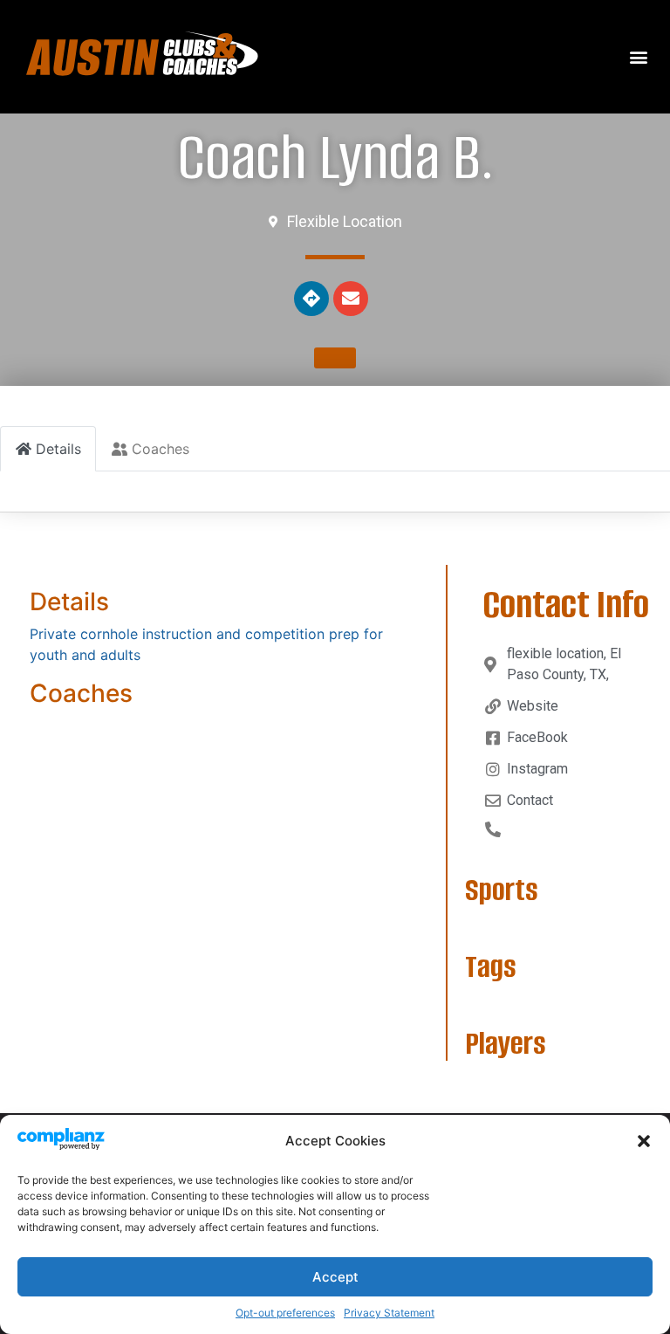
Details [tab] (58, 448)
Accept (335, 1277)
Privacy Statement (389, 1312)
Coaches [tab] (160, 448)
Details (69, 601)
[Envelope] (350, 298)
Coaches (81, 693)
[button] (644, 1141)
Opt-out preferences (285, 1312)
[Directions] (311, 298)
